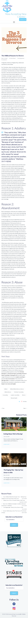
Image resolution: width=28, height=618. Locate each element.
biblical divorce (8, 392)
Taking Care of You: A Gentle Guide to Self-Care (14, 500)
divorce (23, 395)
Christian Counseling (18, 392)
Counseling (5, 395)
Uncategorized (20, 58)
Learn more (6, 444)
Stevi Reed (13, 58)
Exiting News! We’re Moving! (13, 434)
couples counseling (15, 395)
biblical (5, 389)
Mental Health (14, 398)
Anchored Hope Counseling (15, 373)
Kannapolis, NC (14, 375)
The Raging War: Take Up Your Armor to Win (13, 507)
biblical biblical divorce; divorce (17, 389)
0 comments (4, 59)
